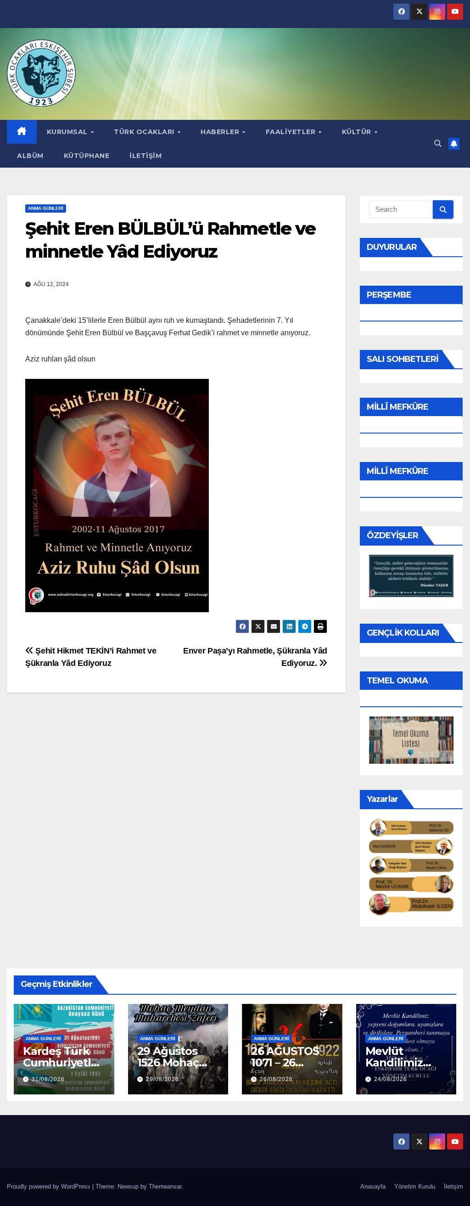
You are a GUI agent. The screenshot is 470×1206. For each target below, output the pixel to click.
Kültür (358, 132)
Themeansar (165, 1186)
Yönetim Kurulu (414, 1186)
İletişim (145, 156)
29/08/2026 (162, 1079)
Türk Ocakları (145, 132)
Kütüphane (87, 156)
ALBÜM (30, 156)
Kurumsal (68, 132)
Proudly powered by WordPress (49, 1186)
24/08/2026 (390, 1079)
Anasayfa (373, 1186)
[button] (438, 143)
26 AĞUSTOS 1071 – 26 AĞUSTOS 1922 (290, 1062)
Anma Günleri (45, 208)
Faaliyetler (292, 132)
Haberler (221, 132)
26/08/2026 (276, 1079)
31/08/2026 (48, 1079)
